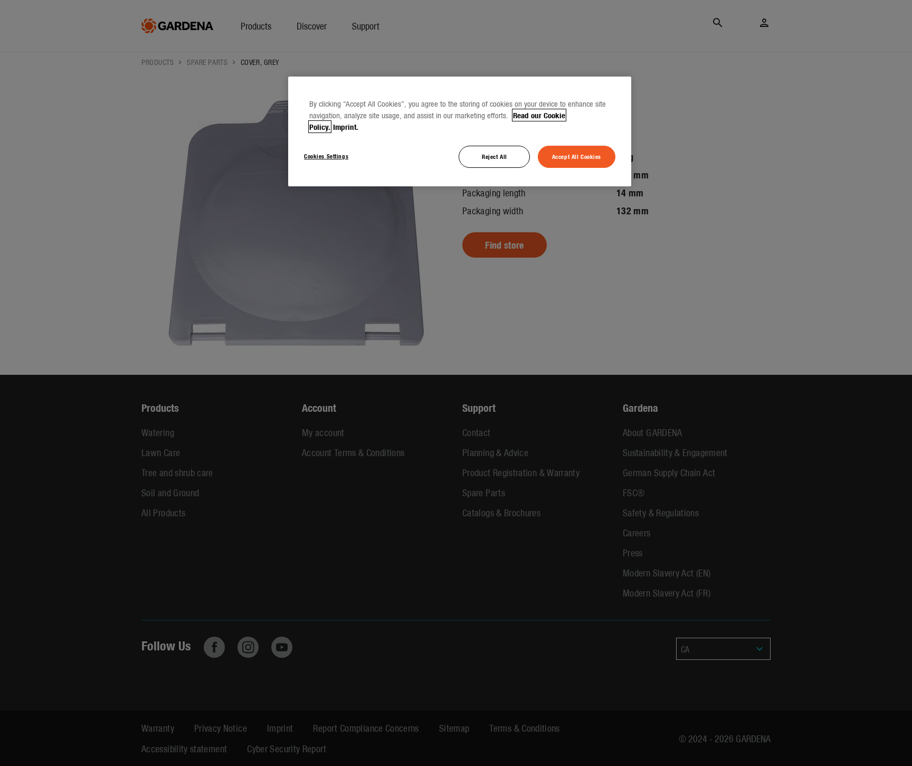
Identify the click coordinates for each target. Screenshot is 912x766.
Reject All (494, 156)
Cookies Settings (326, 156)
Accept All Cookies (576, 156)
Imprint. (345, 126)
